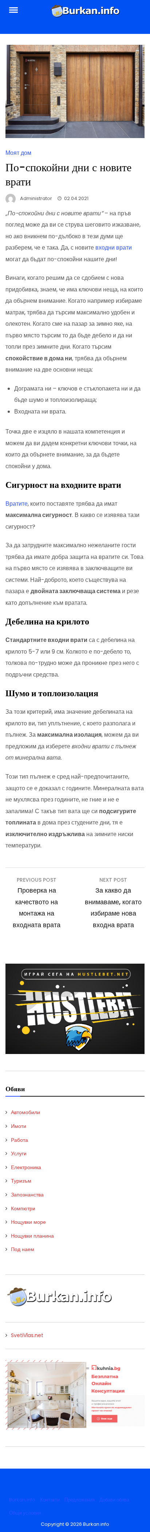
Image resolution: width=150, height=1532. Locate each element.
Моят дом (18, 153)
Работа (19, 1140)
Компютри (23, 1208)
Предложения (79, 1499)
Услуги (19, 1153)
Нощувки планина (32, 1235)
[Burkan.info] (85, 13)
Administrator (36, 198)
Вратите (16, 503)
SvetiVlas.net (27, 1335)
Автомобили (25, 1112)
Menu (17, 9)
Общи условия (25, 1512)
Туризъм (21, 1180)
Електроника (26, 1167)
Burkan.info (22, 1499)
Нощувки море (28, 1222)
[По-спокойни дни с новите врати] (75, 136)
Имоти (18, 1126)
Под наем (22, 1249)
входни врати (113, 247)
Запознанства (27, 1194)
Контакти (50, 1499)
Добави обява (114, 1499)
